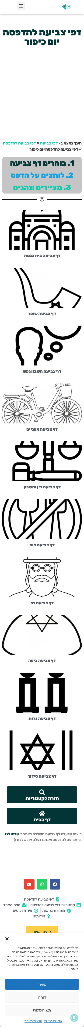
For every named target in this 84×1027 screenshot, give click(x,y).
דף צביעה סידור (42, 776)
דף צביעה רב (42, 602)
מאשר (42, 984)
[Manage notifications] (74, 1018)
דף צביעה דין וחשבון (42, 487)
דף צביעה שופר (42, 313)
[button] (7, 938)
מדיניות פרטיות (53, 1021)
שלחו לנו (12, 834)
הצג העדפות (42, 1010)
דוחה (42, 997)
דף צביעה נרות (42, 718)
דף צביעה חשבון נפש (42, 371)
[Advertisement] (42, 93)
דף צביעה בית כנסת (42, 255)
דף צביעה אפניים (42, 429)
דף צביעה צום (42, 545)
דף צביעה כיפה (42, 660)
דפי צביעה (49, 143)
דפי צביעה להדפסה (19, 143)
